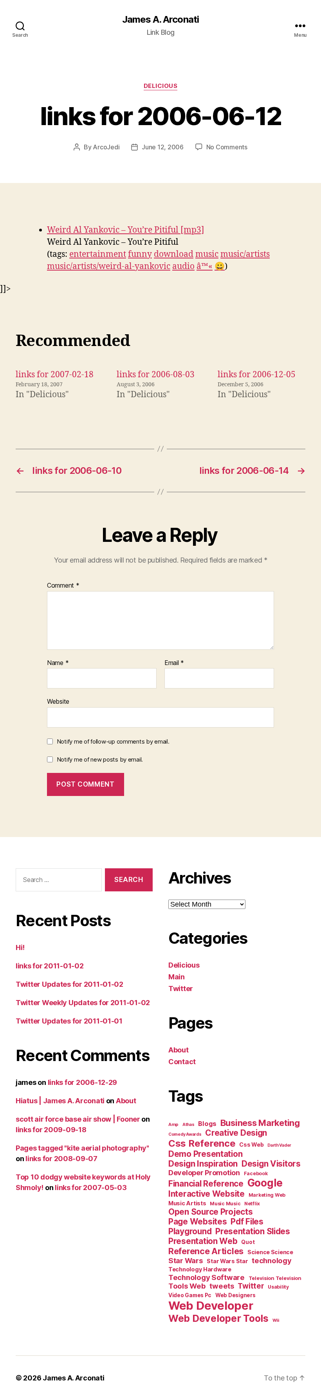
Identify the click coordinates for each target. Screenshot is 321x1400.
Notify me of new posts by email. (100, 759)
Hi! (20, 947)
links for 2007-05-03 (91, 1187)
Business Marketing (260, 1123)
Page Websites (197, 1221)
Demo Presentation (205, 1154)
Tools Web (187, 1286)
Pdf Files (247, 1221)
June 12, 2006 (163, 147)
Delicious (161, 86)
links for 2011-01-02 (50, 966)
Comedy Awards (185, 1134)
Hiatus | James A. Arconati (60, 1101)
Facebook (256, 1173)
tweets (221, 1286)
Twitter (180, 988)
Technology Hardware (199, 1269)
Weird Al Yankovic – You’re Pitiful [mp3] (125, 230)
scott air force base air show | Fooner (78, 1119)
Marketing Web (267, 1195)
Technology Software (206, 1277)
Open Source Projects (210, 1212)
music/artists (245, 254)
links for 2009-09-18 (51, 1130)
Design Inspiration (203, 1164)
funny (140, 254)
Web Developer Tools (218, 1318)
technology (271, 1260)
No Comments (226, 147)
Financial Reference (205, 1183)
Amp (173, 1124)
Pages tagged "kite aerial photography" (82, 1148)
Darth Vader (279, 1145)
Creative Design (236, 1133)
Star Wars (185, 1260)
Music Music (225, 1203)
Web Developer (210, 1305)
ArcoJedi (106, 147)
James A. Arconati (160, 19)
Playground (189, 1231)
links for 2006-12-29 (82, 1082)
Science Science (270, 1252)
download (173, 254)
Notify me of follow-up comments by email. (113, 741)
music (206, 254)
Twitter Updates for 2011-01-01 (69, 1021)
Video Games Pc (189, 1295)
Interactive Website (206, 1194)
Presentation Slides (252, 1231)
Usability (278, 1287)
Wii (275, 1320)
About (126, 1101)
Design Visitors (271, 1164)
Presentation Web (203, 1241)
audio (183, 266)
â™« (205, 266)
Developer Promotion (204, 1173)
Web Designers (235, 1295)
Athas (188, 1124)
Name (58, 663)
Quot (247, 1242)
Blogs (207, 1124)
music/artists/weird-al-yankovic (108, 266)
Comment (63, 585)
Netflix (252, 1203)
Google (265, 1183)
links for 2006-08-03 (156, 374)
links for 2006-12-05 (257, 374)
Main (176, 977)
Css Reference (202, 1143)
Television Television (275, 1278)
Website (58, 701)
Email (174, 663)
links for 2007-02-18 (55, 374)
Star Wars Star (227, 1261)
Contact (182, 1062)
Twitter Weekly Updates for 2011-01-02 (83, 1002)
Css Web (251, 1144)
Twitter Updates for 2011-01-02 (69, 984)
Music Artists (187, 1203)
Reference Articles (205, 1251)
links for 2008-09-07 (61, 1158)
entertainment (97, 254)
